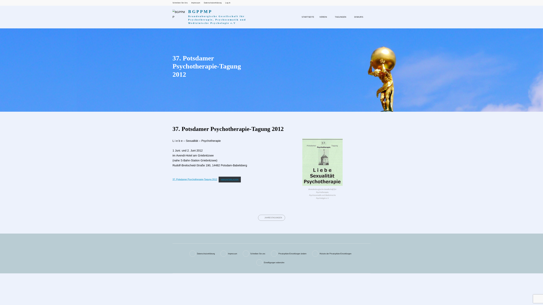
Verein (323, 17)
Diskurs (358, 17)
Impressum (195, 3)
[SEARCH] (368, 17)
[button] (289, 254)
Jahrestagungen (273, 218)
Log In (227, 3)
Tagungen (340, 17)
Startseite (308, 17)
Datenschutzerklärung (213, 3)
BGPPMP (200, 11)
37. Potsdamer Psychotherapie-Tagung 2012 (195, 179)
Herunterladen (230, 179)
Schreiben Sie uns (180, 3)
